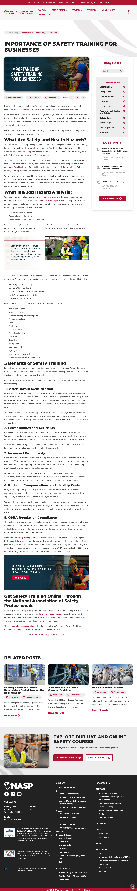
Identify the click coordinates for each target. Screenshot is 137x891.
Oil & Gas (63, 848)
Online (59, 810)
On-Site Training (106, 806)
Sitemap (87, 890)
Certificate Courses (67, 817)
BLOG (98, 843)
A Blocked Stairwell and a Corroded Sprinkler (113, 167)
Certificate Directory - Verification (113, 860)
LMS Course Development (110, 803)
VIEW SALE (104, 2)
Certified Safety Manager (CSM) (70, 855)
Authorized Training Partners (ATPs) (114, 857)
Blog (16, 32)
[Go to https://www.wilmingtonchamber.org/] (28, 869)
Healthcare (64, 852)
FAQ (100, 853)
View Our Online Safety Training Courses (46, 634)
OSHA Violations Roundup (113, 181)
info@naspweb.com (13, 819)
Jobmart (102, 871)
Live (58, 790)
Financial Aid (104, 864)
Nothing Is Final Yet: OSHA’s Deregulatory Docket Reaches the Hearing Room (115, 150)
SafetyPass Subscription (66, 787)
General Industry (66, 837)
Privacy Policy (77, 890)
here (68, 551)
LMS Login (101, 823)
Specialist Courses (67, 820)
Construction (64, 841)
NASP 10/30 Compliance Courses (73, 827)
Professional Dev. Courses (70, 813)
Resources (101, 849)
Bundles (59, 831)
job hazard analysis (49, 200)
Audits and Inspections (108, 793)
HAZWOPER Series (67, 824)
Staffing (102, 813)
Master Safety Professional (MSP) (74, 872)
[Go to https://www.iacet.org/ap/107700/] (28, 855)
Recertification (65, 879)
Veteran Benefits (106, 867)
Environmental (65, 844)
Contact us (10, 801)
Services (100, 789)
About (99, 829)
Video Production (106, 817)
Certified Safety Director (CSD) (73, 876)
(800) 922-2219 (36, 809)
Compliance (53, 97)
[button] (47, 10)
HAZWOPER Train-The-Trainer (72, 797)
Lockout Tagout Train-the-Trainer (73, 807)
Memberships (103, 783)
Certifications (63, 868)
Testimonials (104, 837)
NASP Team (103, 833)
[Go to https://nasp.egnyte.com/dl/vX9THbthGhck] (28, 834)
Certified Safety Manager (70, 793)
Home (8, 32)
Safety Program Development (112, 810)
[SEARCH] (122, 71)
